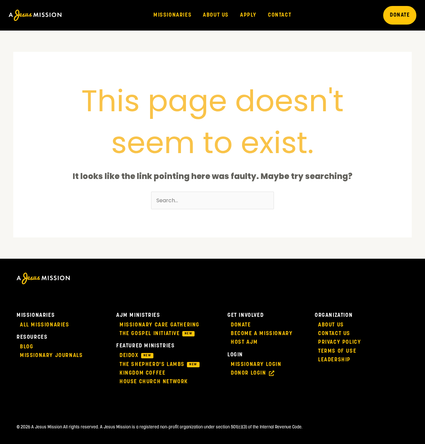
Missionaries (172, 15)
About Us (216, 15)
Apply (248, 15)
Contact (279, 15)
